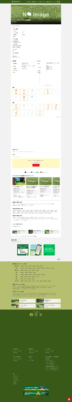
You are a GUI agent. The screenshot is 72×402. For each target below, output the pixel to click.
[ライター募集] (49, 250)
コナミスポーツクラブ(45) (41, 296)
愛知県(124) (22, 272)
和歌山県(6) (43, 274)
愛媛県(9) (29, 278)
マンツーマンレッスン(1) (38, 203)
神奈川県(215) (48, 268)
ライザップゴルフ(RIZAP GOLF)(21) (30, 293)
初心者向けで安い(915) (16, 288)
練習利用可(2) (15, 205)
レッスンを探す (39, 1)
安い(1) (26, 203)
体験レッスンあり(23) (38, 218)
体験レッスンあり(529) (40, 287)
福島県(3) (41, 265)
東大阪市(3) (23, 211)
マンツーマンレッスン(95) (48, 217)
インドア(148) (18, 217)
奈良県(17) (39, 274)
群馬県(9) (30, 268)
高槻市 (25, 236)
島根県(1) (25, 276)
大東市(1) (52, 210)
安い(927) (37, 286)
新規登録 (58, 1)
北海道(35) (22, 265)
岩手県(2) (26, 265)
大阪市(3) (26, 213)
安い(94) (35, 217)
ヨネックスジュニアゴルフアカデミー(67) (29, 296)
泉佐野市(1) (32, 210)
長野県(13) (37, 270)
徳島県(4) (22, 278)
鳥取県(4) (22, 276)
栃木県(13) (26, 268)
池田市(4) (27, 210)
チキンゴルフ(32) (30, 294)
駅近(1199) (34, 287)
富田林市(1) (41, 213)
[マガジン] (36, 359)
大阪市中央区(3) (19, 210)
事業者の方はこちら (49, 1)
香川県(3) (25, 278)
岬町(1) (41, 210)
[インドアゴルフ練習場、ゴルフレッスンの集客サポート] (36, 393)
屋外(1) (14, 203)
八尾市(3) (24, 210)
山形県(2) (37, 265)
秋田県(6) (33, 265)
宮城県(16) (30, 265)
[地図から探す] (20, 352)
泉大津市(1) (45, 213)
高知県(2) (33, 278)
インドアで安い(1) (31, 205)
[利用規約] (20, 382)
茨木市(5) (55, 210)
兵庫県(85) (26, 274)
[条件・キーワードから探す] (20, 351)
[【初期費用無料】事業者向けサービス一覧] (52, 366)
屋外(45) (14, 217)
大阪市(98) (14, 210)
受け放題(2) (52, 203)
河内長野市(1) (18, 211)
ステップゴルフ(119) (52, 293)
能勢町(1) (49, 213)
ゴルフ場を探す (28, 1)
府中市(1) (22, 213)
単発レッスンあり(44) (46, 218)
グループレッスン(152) (16, 218)
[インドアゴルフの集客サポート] (52, 363)
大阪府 (23, 236)
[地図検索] (36, 250)
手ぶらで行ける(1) (31, 203)
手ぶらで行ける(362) (42, 286)
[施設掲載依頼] (52, 359)
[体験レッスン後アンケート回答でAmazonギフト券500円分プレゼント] (22, 250)
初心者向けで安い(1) (24, 205)
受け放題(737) (23, 287)
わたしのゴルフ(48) (24, 294)
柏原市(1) (37, 213)
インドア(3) (17, 203)
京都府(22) (30, 274)
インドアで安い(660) (24, 288)
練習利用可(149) (27, 218)
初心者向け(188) (23, 217)
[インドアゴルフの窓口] (52, 360)
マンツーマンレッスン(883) (51, 286)
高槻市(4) (18, 213)
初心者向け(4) (22, 203)
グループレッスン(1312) (16, 287)
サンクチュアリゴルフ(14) (52, 294)
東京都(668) (43, 268)
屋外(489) (14, 286)
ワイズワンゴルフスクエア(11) (17, 296)
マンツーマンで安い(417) (32, 288)
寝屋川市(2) (14, 213)
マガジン (44, 1)
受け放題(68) (23, 218)
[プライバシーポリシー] (20, 381)
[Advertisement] (36, 133)
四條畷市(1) (44, 210)
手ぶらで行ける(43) (40, 217)
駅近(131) (32, 218)
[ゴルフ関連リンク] (20, 379)
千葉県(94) (38, 268)
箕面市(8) (43, 211)
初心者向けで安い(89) (53, 218)
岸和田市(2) (47, 211)
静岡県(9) (30, 272)
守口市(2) (48, 210)
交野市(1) (39, 211)
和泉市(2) (33, 213)
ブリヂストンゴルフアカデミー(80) (18, 293)
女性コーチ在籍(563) (31, 286)
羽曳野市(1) (52, 211)
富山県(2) (26, 270)
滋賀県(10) (35, 274)
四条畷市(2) (31, 211)
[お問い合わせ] (20, 376)
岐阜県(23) (26, 272)
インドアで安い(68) (16, 220)
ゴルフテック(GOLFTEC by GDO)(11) (42, 293)
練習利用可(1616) (29, 287)
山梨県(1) (52, 268)
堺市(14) (55, 211)
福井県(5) (33, 270)
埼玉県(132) (34, 268)
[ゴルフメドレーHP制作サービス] (36, 388)
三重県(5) (34, 272)
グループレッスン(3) (46, 203)
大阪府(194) (22, 274)
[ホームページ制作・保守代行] (52, 362)
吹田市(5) (14, 211)
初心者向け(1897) (25, 286)
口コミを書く (36, 165)
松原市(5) (29, 213)
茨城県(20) (22, 268)
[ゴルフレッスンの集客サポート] (52, 365)
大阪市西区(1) (36, 210)
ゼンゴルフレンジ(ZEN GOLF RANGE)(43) (40, 294)
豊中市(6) (27, 211)
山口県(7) (37, 276)
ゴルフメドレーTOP (14, 236)
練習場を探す (34, 1)
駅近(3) (19, 205)
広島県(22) (33, 276)
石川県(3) (29, 270)
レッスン (19, 236)
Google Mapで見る (48, 85)
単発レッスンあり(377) (48, 287)
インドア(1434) (19, 286)
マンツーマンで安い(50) (23, 220)
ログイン (54, 1)
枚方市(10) (35, 211)
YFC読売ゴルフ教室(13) (16, 294)
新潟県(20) (22, 270)
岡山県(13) (29, 276)
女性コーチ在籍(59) (30, 217)
